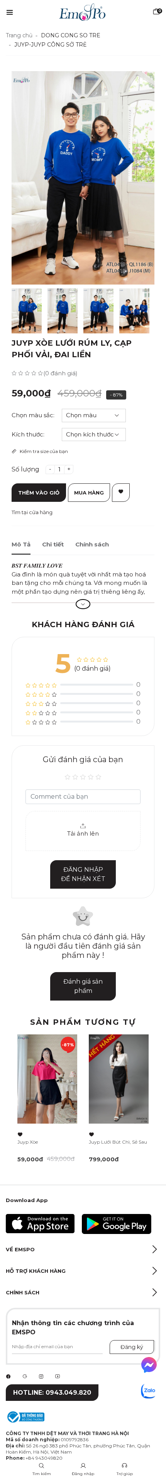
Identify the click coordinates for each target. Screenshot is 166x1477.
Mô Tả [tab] (21, 544)
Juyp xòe (27, 1142)
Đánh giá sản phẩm (83, 986)
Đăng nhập (83, 1473)
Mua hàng (89, 493)
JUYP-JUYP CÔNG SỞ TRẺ (50, 44)
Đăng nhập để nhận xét (83, 874)
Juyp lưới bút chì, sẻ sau (118, 1142)
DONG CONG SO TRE (70, 35)
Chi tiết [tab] (53, 544)
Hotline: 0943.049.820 (52, 1392)
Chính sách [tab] (92, 544)
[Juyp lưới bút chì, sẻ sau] (119, 1079)
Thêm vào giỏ (38, 493)
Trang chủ (19, 35)
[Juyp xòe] (47, 1079)
